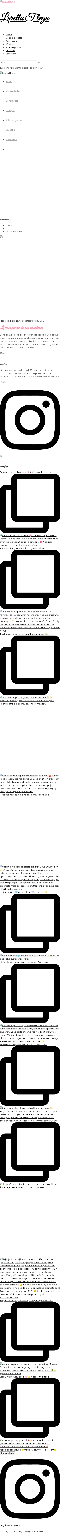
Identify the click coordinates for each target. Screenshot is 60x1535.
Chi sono (10, 50)
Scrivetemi (11, 53)
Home (9, 34)
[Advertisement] (30, 186)
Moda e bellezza (14, 37)
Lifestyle (10, 44)
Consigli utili (12, 41)
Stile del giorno (13, 47)
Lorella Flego (24, 18)
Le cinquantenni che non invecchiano (21, 327)
